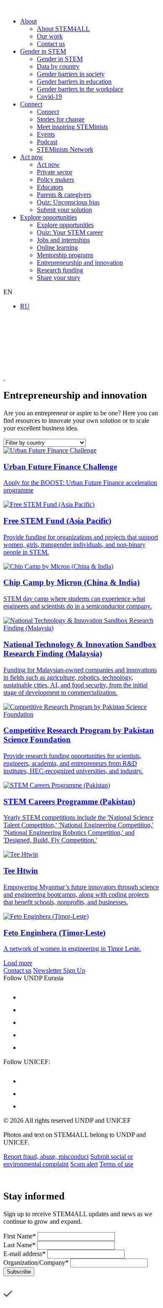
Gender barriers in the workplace (80, 89)
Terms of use (116, 1164)
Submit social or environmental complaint (68, 1160)
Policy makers (55, 179)
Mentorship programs (65, 255)
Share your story (58, 277)
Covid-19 (49, 96)
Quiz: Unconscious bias (68, 202)
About (28, 21)
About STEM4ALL (63, 28)
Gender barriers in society (70, 74)
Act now (31, 157)
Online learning (57, 247)
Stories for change (60, 119)
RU (25, 306)
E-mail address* (24, 1253)
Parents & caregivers (64, 194)
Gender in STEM (43, 51)
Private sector (54, 172)
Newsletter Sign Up (59, 970)
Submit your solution (64, 209)
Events (46, 134)
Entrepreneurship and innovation (80, 262)
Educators (50, 187)
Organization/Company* (36, 1262)
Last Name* (19, 1244)
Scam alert (84, 1164)
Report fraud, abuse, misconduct (46, 1156)
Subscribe (19, 1272)
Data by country (58, 66)
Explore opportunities (48, 217)
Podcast (47, 141)
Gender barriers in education (74, 81)
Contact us (51, 43)
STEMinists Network (65, 149)
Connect (31, 104)
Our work (50, 36)
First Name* (19, 1236)
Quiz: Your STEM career (70, 232)
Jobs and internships (63, 239)
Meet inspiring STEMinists (72, 126)
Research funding (60, 270)
